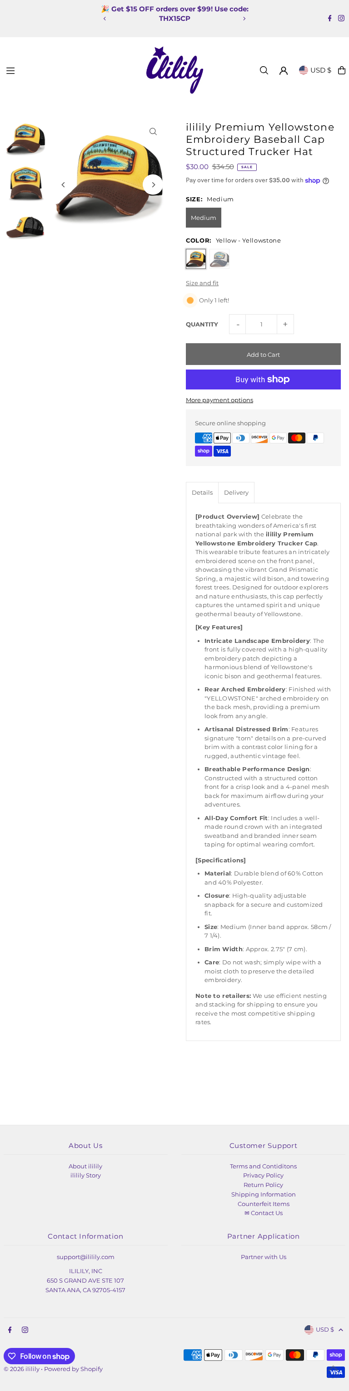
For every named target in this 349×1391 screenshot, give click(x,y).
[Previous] (105, 18)
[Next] (244, 18)
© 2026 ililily (22, 1368)
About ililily (85, 1166)
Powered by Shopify (73, 1368)
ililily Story (85, 1175)
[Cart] (341, 70)
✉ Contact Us (263, 1212)
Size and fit (202, 283)
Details (202, 492)
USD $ (320, 70)
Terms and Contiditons (263, 1166)
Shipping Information (263, 1194)
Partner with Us (263, 1256)
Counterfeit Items (263, 1203)
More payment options (219, 400)
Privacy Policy (263, 1175)
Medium (203, 217)
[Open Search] (264, 70)
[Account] (283, 71)
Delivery (236, 492)
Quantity (202, 324)
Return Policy (263, 1184)
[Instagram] (341, 19)
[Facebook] (330, 19)
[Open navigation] (72, 70)
